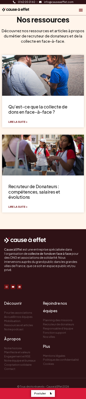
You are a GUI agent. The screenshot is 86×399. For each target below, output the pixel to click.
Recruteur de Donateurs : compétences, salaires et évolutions (34, 192)
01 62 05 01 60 (26, 2)
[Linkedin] (19, 287)
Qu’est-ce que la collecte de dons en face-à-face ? (37, 109)
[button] (81, 10)
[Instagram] (6, 287)
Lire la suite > (18, 122)
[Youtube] (13, 287)
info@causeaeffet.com (58, 2)
